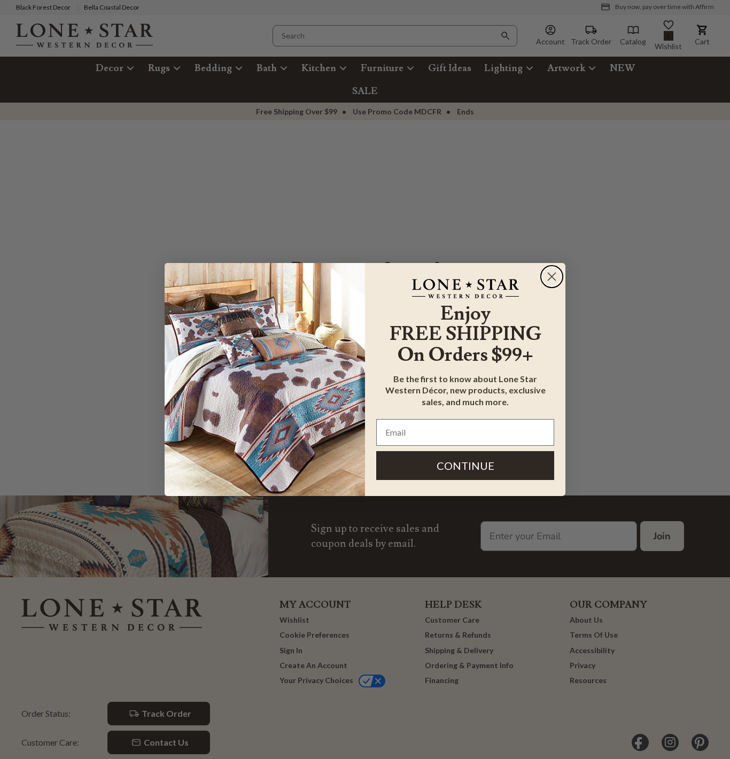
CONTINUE (465, 465)
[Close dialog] (551, 276)
